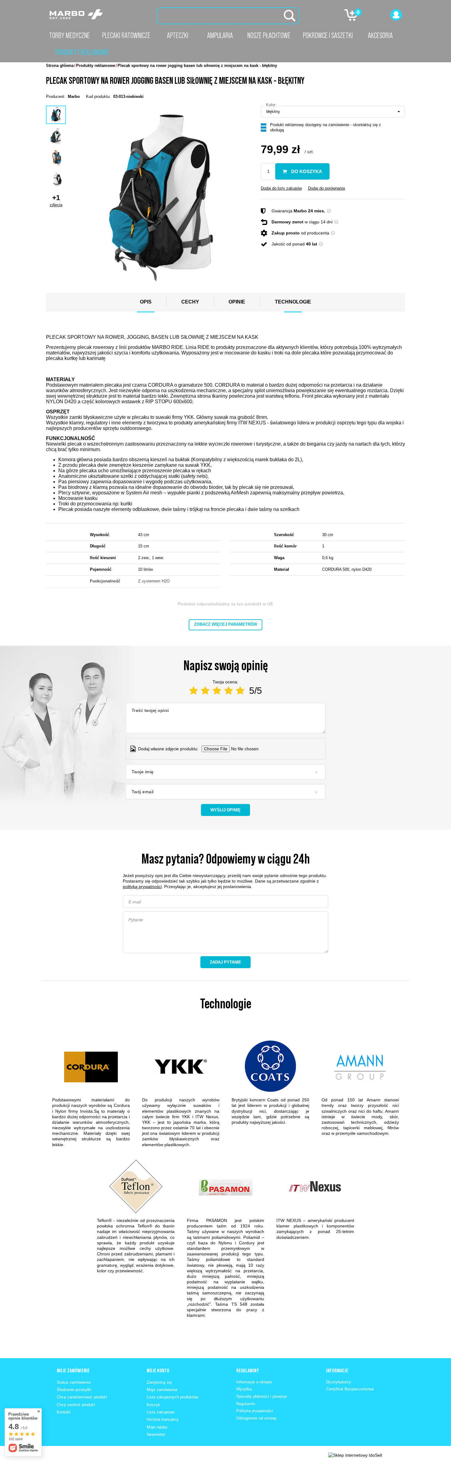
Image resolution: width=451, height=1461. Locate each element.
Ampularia (220, 35)
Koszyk (153, 1404)
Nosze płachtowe (269, 35)
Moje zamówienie (73, 1370)
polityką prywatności (142, 886)
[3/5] (217, 691)
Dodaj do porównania (326, 188)
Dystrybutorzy (338, 1382)
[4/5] (228, 691)
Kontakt (64, 1412)
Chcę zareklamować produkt (82, 1397)
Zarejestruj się (159, 1382)
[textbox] (228, 15)
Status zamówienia (74, 1382)
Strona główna (60, 65)
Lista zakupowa (160, 1412)
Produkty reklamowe (82, 52)
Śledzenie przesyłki (74, 1389)
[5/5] (240, 691)
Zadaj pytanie (225, 962)
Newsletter (156, 1434)
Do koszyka (306, 171)
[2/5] (205, 691)
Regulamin (245, 1403)
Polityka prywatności (254, 1411)
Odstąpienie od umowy (256, 1418)
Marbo (74, 96)
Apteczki (177, 35)
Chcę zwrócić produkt (76, 1404)
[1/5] (193, 691)
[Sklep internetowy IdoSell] (355, 1455)
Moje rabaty (157, 1427)
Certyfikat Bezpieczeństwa (350, 1389)
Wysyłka (244, 1389)
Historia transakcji (163, 1419)
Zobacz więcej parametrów (225, 624)
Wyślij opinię (225, 810)
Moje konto (158, 1370)
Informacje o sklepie (254, 1382)
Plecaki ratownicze (126, 35)
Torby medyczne (69, 35)
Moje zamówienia (162, 1389)
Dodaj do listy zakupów (281, 188)
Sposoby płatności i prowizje (261, 1396)
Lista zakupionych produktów (172, 1397)
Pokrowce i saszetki (328, 35)
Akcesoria (380, 35)
